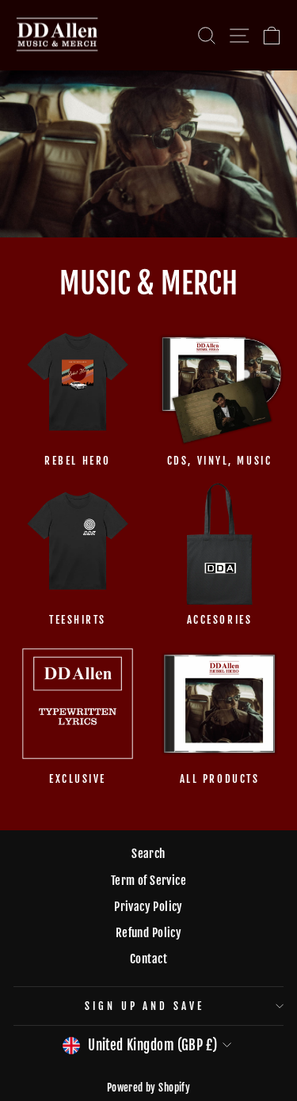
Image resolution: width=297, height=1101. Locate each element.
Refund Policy (148, 932)
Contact (148, 958)
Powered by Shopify (148, 1087)
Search (148, 853)
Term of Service (148, 880)
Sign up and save (145, 1006)
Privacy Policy (148, 906)
